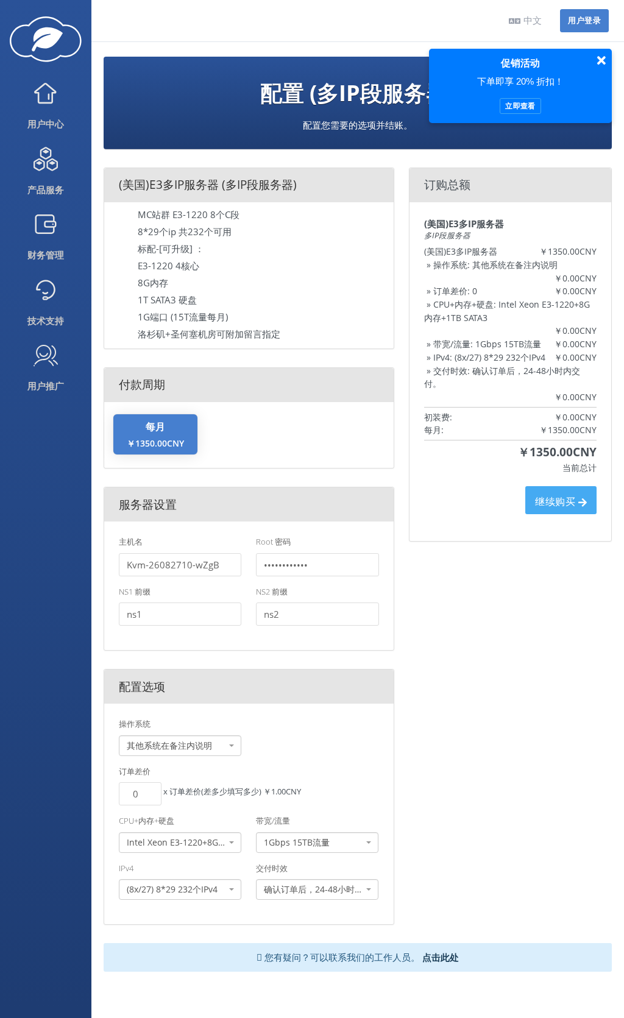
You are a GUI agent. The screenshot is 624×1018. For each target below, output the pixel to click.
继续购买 (556, 501)
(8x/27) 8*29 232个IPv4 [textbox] (172, 889)
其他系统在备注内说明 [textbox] (169, 745)
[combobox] (180, 745)
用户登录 (584, 20)
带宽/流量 (273, 820)
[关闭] (601, 61)
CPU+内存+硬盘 (146, 820)
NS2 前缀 (272, 591)
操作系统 (135, 723)
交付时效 (272, 868)
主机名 (131, 541)
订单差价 (135, 771)
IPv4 (126, 868)
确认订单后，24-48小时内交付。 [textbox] (313, 889)
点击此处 (440, 957)
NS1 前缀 (135, 591)
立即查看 (520, 106)
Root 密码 (273, 541)
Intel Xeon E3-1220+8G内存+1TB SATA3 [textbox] (176, 842)
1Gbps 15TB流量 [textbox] (297, 842)
